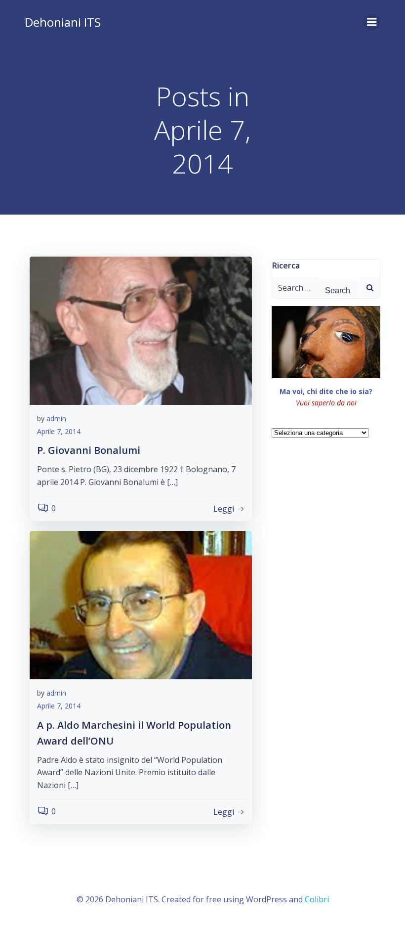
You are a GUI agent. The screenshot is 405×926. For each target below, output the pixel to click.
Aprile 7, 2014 (59, 431)
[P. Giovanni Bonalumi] (141, 329)
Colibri (317, 899)
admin (56, 418)
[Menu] (372, 22)
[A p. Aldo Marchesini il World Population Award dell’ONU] (141, 604)
